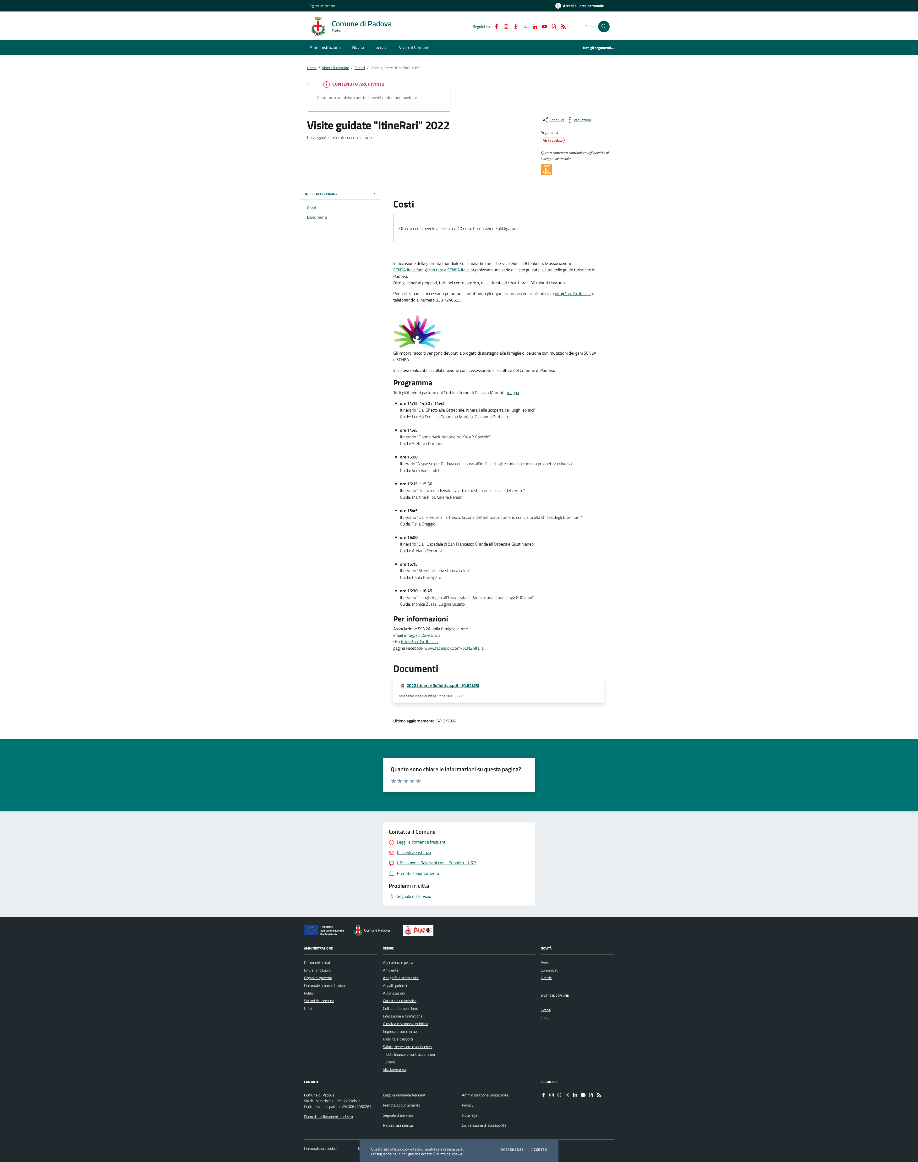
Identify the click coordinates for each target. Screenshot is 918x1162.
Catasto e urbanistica (399, 1001)
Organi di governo (318, 978)
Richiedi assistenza (398, 1125)
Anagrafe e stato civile (401, 978)
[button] (604, 26)
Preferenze (512, 1149)
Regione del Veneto (321, 5)
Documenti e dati (317, 962)
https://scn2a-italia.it (419, 641)
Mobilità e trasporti (398, 1039)
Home (312, 68)
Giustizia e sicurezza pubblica (405, 1024)
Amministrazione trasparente (485, 1095)
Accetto (539, 1149)
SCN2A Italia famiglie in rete (418, 270)
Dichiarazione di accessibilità (484, 1125)
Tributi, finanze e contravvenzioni (409, 1054)
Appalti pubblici (395, 985)
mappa (513, 392)
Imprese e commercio (400, 1031)
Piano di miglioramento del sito (328, 1116)
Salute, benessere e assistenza (407, 1047)
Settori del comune (319, 1001)
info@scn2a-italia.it (573, 293)
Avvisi (545, 962)
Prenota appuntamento (401, 1105)
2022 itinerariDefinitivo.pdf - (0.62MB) (443, 685)
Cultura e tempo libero (400, 1008)
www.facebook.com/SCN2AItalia (454, 648)
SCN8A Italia (458, 270)
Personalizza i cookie (320, 1148)
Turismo (389, 1062)
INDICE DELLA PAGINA (321, 193)
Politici (309, 993)
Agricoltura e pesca (398, 962)
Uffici (308, 1008)
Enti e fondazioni (317, 970)
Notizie (546, 978)
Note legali (470, 1115)
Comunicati (549, 970)
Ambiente (391, 970)
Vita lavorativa (394, 1070)
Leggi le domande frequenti (404, 1095)
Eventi (360, 68)
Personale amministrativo (324, 985)
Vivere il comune (335, 68)
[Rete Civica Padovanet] (419, 930)
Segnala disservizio (398, 1115)
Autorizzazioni (394, 993)
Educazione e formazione (402, 1016)
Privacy (467, 1105)
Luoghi (546, 1017)
